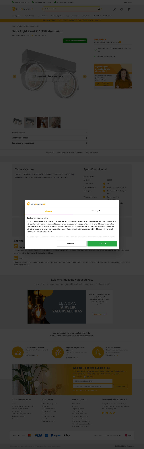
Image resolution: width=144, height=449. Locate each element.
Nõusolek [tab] (48, 211)
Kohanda (70, 243)
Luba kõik (102, 243)
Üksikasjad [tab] (96, 211)
